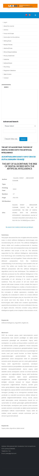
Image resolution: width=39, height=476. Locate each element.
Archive (6, 30)
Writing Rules (7, 41)
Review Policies (8, 44)
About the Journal (9, 26)
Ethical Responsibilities (10, 52)
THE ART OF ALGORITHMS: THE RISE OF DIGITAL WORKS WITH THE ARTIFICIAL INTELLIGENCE (19, 166)
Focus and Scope (9, 33)
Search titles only (11, 139)
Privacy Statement (9, 56)
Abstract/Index (8, 48)
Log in (5, 22)
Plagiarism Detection (10, 70)
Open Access (7, 74)
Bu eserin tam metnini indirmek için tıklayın (19, 227)
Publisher (6, 59)
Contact (6, 78)
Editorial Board (8, 63)
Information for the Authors (12, 37)
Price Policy (7, 67)
